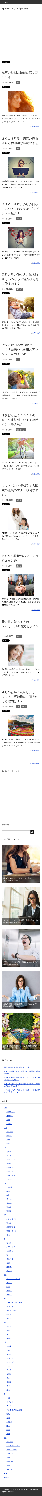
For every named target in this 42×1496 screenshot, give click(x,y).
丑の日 (9, 1326)
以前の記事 (34, 763)
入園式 (18, 500)
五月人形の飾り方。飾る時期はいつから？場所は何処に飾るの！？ (20, 279)
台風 (8, 1120)
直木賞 (9, 1207)
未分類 (18, 219)
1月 (5, 1183)
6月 (5, 1322)
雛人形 (9, 1271)
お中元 (9, 1346)
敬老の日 (9, 1461)
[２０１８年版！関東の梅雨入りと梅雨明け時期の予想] (21, 176)
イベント (9, 1132)
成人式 (9, 1199)
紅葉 (8, 1144)
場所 (8, 1414)
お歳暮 (9, 1151)
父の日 (9, 1334)
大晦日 (9, 1163)
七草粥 (9, 1187)
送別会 (18, 566)
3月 (5, 1239)
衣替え (9, 1124)
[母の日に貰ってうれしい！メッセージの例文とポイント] (21, 664)
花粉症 (9, 1295)
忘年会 (9, 1179)
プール (9, 1406)
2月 (5, 1215)
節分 (8, 1235)
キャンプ (9, 1362)
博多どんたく (21, 430)
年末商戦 (9, 1167)
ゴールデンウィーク (14, 1303)
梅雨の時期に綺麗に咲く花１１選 (16, 1067)
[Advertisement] (21, 35)
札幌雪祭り (10, 1227)
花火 (8, 1390)
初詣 (8, 1195)
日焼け (9, 1422)
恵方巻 (9, 1223)
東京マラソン (11, 1231)
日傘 (8, 1465)
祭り (8, 1287)
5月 (5, 1299)
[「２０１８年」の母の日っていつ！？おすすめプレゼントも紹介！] (21, 247)
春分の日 (9, 1251)
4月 (17, 706)
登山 (8, 1378)
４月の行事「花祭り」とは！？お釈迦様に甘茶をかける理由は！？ (20, 696)
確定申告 (9, 1259)
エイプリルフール (13, 1279)
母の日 (18, 636)
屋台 (8, 1140)
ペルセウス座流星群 (14, 1410)
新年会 (9, 1203)
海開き (9, 1374)
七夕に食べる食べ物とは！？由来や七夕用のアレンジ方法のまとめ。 (20, 349)
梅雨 (17, 82)
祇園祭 (9, 1382)
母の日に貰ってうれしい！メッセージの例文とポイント (20, 626)
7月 (5, 1342)
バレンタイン (11, 1219)
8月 (5, 1394)
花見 (8, 1263)
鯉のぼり (9, 1318)
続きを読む (36, 126)
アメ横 (9, 1155)
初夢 (8, 1191)
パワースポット (10, 1469)
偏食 (5, 1473)
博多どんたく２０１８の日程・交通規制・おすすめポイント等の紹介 (20, 420)
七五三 (9, 1136)
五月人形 (19, 289)
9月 (5, 1438)
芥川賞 (9, 1211)
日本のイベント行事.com (15, 8)
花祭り (24, 706)
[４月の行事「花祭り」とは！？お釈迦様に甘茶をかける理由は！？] (21, 735)
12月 (5, 1148)
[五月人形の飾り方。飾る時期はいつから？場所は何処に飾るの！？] (21, 317)
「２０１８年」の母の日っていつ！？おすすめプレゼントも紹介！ (20, 209)
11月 (5, 1128)
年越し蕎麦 (10, 1175)
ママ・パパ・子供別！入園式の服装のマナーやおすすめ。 (20, 490)
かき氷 (9, 1354)
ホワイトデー (11, 1247)
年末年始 (9, 1171)
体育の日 (9, 1116)
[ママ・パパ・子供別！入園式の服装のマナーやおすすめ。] (21, 528)
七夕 (17, 359)
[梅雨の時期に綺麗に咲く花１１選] (21, 111)
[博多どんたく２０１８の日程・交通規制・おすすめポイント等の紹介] (21, 458)
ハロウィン (10, 1112)
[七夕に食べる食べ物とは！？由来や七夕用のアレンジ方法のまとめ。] (21, 387)
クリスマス (10, 1159)
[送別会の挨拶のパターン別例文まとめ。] (21, 594)
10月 (5, 1108)
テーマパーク (11, 1450)
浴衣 (8, 1426)
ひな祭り (9, 1243)
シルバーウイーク (13, 1446)
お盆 (8, 1350)
